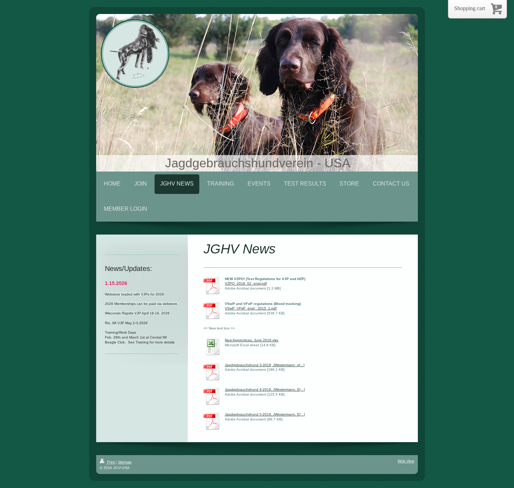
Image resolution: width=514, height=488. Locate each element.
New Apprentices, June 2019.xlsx (251, 340)
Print (111, 462)
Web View (406, 461)
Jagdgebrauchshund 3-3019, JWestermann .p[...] (265, 365)
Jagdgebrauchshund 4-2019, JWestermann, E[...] (265, 389)
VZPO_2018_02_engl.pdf (246, 283)
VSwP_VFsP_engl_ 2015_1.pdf (251, 308)
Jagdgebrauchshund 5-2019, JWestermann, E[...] (265, 414)
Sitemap (124, 462)
